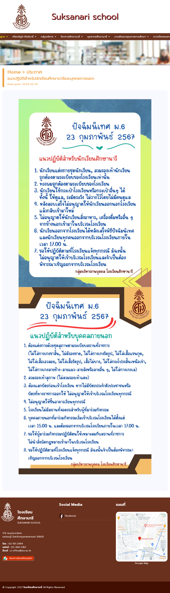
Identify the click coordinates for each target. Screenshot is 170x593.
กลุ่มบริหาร (47, 36)
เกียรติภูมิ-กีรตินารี (23, 36)
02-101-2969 (15, 543)
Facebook (70, 516)
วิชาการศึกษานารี (70, 36)
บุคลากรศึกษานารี (97, 36)
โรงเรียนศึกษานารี (32, 587)
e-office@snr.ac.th (20, 550)
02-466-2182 (18, 547)
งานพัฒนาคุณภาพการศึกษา (130, 36)
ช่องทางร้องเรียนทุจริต (20, 558)
